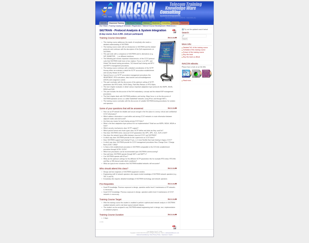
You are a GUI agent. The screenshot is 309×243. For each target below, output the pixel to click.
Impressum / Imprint (167, 234)
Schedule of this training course (194, 50)
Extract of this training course (193, 52)
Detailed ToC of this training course (195, 47)
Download (184, 23)
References (171, 26)
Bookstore (156, 23)
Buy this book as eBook (191, 57)
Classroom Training (116, 23)
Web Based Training (133, 23)
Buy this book (188, 54)
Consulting (166, 23)
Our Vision (104, 26)
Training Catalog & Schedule (120, 26)
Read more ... (188, 80)
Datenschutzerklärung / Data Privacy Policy (149, 234)
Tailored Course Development (154, 26)
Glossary (175, 23)
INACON (103, 23)
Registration (136, 26)
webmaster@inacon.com (172, 232)
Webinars (146, 23)
